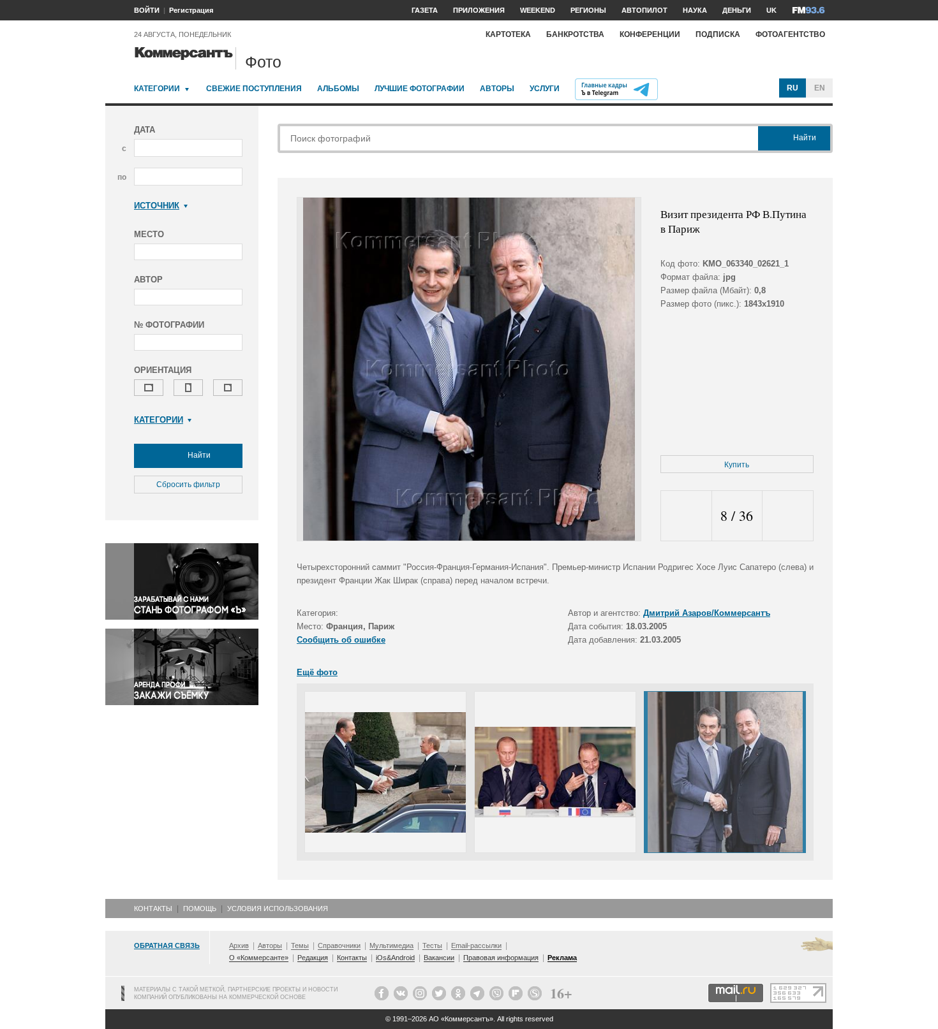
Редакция (312, 957)
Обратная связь (167, 945)
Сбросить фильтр (188, 484)
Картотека (508, 34)
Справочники (339, 945)
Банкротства (575, 34)
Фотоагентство (790, 34)
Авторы (497, 88)
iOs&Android (395, 957)
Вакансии (439, 957)
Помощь (199, 908)
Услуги (545, 88)
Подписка (718, 34)
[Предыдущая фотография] (686, 516)
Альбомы (338, 88)
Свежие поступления (254, 88)
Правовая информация (501, 957)
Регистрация (191, 10)
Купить (736, 464)
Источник (156, 205)
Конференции (650, 34)
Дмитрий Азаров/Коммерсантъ (706, 613)
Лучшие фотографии (420, 88)
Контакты (153, 908)
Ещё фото (317, 672)
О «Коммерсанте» (258, 957)
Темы (300, 945)
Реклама (562, 957)
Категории (157, 88)
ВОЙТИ (147, 10)
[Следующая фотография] (788, 516)
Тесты (432, 945)
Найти (198, 455)
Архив (239, 945)
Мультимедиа (391, 945)
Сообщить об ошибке (341, 640)
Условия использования (277, 908)
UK (771, 10)
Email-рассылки (476, 945)
